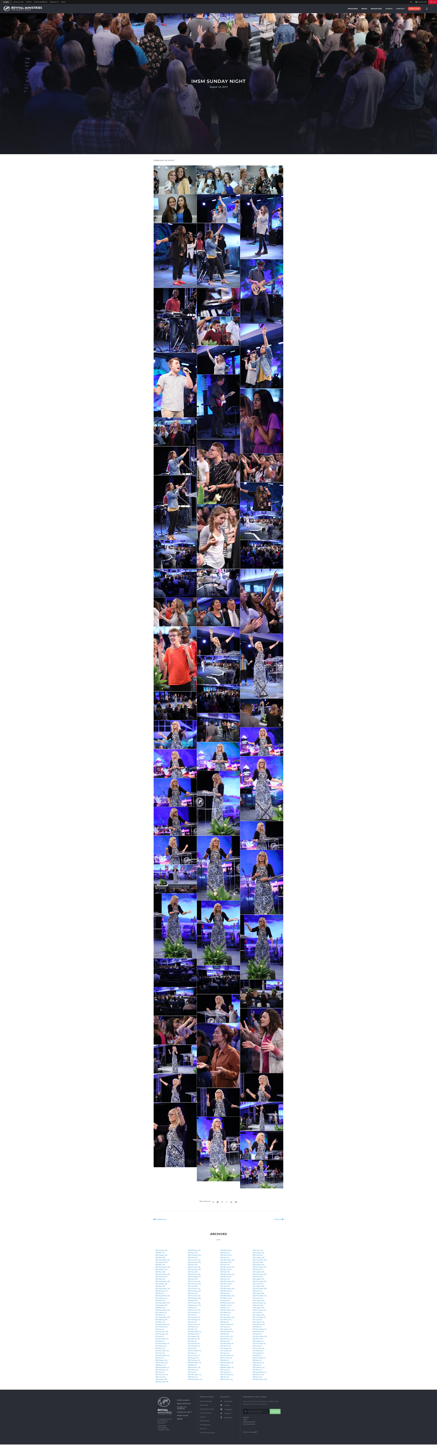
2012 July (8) (192, 1348)
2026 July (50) (225, 1253)
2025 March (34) (225, 1255)
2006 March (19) (258, 1374)
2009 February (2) (194, 1360)
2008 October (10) (194, 1367)
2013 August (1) (258, 1341)
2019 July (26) (225, 1300)
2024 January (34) (161, 1262)
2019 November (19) (227, 1303)
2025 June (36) (192, 1257)
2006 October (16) (226, 1379)
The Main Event (160, 1219)
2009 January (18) (161, 1360)
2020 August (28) (258, 1293)
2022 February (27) (194, 1276)
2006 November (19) (260, 1379)
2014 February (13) (161, 1334)
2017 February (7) (194, 1312)
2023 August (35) (258, 1272)
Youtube (227, 1413)
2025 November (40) (227, 1260)
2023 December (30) (260, 1274)
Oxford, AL (278, 1219)
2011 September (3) (162, 1355)
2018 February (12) (194, 1305)
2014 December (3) (161, 1339)
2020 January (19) (161, 1291)
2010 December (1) (259, 1358)
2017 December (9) (259, 1317)
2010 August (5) (193, 1358)
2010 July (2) (159, 1358)
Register (246, 1417)
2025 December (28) (260, 1260)
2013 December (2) (259, 1343)
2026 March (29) (225, 1250)
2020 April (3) (257, 1291)
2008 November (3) (227, 1367)
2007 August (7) (225, 1372)
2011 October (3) (193, 1355)
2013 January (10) (194, 1339)
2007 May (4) (257, 1370)
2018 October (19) (194, 1310)
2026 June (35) (192, 1253)
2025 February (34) (194, 1255)
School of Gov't (184, 1412)
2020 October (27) (194, 1296)
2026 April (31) (258, 1250)
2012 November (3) (162, 1350)
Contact (203, 1417)
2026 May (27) (160, 1253)
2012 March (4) (225, 1346)
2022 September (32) (162, 1281)
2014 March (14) (193, 1334)
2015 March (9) (193, 1327)
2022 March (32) (225, 1276)
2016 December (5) (226, 1324)
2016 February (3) (194, 1319)
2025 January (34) (161, 1255)
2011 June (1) (224, 1353)
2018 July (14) (225, 1307)
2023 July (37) (225, 1272)
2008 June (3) (224, 1365)
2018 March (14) (225, 1305)
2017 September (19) (162, 1317)
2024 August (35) (258, 1264)
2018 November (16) (227, 1310)
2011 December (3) (226, 1355)
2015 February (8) (161, 1327)
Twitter (227, 1405)
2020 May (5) (159, 1293)
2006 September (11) (195, 1379)
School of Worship (182, 1408)
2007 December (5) (226, 1374)
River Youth (182, 1415)
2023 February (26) (194, 1269)
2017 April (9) (257, 1312)
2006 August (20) (161, 1379)
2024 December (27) (260, 1267)
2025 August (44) (258, 1257)
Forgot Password (249, 1422)
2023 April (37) (258, 1269)
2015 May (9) (257, 1327)
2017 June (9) (192, 1315)
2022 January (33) (161, 1276)
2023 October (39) (194, 1274)
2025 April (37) (258, 1255)
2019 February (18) (194, 1298)
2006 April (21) (160, 1377)
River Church (183, 1400)
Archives (203, 1428)
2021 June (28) (192, 1286)
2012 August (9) (225, 1348)
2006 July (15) (257, 1377)
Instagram (228, 1409)
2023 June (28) (192, 1272)
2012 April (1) (257, 1346)
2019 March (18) (225, 1298)
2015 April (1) (225, 1327)
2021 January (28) (161, 1284)
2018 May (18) (160, 1307)
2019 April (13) (258, 1298)
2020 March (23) (225, 1291)
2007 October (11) (161, 1374)
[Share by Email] (236, 1202)
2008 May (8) (192, 1365)
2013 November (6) (227, 1343)
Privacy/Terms (162, 1426)
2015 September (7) (259, 1329)
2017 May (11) (160, 1315)
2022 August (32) (258, 1279)
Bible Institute (184, 1403)
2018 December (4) (259, 1310)
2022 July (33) (225, 1279)
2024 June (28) (192, 1264)
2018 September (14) (162, 1310)
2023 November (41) (227, 1274)
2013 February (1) (226, 1339)
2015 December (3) (226, 1331)
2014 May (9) (224, 1334)
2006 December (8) (161, 1382)
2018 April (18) (258, 1305)
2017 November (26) (227, 1317)
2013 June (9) (192, 1341)
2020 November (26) (227, 1296)
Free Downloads (249, 1424)
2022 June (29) (192, 1279)
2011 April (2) (160, 1353)
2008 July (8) (257, 1365)
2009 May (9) (224, 1360)
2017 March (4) (225, 1312)
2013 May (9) (159, 1341)
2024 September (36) (162, 1267)
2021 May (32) (160, 1286)
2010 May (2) (257, 1355)
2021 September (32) (162, 1288)
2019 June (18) (192, 1300)
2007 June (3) (159, 1372)
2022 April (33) (258, 1276)
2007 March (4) (193, 1370)
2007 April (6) (225, 1370)
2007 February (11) (161, 1370)
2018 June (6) (192, 1307)
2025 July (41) (225, 1257)
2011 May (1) (192, 1353)
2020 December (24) (260, 1296)
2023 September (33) (162, 1274)
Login (245, 1419)
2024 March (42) (225, 1262)
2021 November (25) (227, 1288)
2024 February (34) (194, 1262)
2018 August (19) (258, 1307)
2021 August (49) (258, 1286)
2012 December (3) (194, 1350)
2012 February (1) (194, 1346)
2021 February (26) (194, 1284)
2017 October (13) (194, 1317)
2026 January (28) (161, 1250)
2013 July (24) (225, 1341)
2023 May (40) (160, 1272)
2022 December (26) (260, 1281)
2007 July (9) (192, 1372)
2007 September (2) (259, 1372)
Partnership (204, 1421)
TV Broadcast (205, 1425)
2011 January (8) (225, 1350)
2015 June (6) (159, 1329)
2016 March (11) (225, 1319)
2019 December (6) (259, 1303)
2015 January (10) (259, 1324)
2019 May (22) (160, 1300)
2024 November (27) (227, 1267)
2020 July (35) (225, 1293)
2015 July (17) (192, 1329)
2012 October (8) (258, 1348)
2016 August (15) (258, 1322)
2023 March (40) (225, 1269)
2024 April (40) (258, 1262)
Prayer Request (206, 1401)
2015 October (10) (161, 1331)
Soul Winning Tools (207, 1432)
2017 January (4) (160, 1312)
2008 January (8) (258, 1362)
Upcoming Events (207, 1409)
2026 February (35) (194, 1250)
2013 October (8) (193, 1343)
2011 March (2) (258, 1350)
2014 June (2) (257, 1334)
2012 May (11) (160, 1348)
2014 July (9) (159, 1336)
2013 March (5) (258, 1339)
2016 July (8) (224, 1322)
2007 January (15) (259, 1367)
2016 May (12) (160, 1322)
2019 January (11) (161, 1298)
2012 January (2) (160, 1346)
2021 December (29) (260, 1288)
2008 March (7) (160, 1365)
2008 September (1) (162, 1367)
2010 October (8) (226, 1358)
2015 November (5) (194, 1331)
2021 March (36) (225, 1284)
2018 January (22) (161, 1305)
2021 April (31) (258, 1284)
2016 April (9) (257, 1319)
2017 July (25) (225, 1315)
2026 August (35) (258, 1253)
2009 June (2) (257, 1360)
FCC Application (162, 1428)
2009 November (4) (194, 1362)
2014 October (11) (226, 1336)
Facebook (228, 1401)
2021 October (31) (194, 1288)
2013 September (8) (162, 1343)
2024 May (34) (160, 1264)
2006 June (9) (224, 1377)
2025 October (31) (194, 1260)
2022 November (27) (227, 1281)
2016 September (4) (162, 1324)
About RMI (204, 1405)
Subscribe (275, 1411)
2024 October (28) (194, 1267)
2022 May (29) (160, 1279)
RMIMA (180, 1419)
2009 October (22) (161, 1362)
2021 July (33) (225, 1286)
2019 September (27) (162, 1303)
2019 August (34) (258, 1300)
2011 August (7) (258, 1353)
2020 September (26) (162, 1296)
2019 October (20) (194, 1303)
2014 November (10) (260, 1336)
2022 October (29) (194, 1281)
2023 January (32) (161, 1269)
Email (167, 1430)
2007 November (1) (194, 1374)
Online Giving (205, 1413)
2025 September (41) (162, 1260)
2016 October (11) (194, 1324)
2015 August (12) (226, 1329)
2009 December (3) (226, 1362)
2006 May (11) (192, 1377)
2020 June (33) (192, 1293)
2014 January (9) (258, 1331)
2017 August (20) (258, 1315)
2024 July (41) (225, 1264)
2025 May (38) (160, 1257)
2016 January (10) (161, 1319)
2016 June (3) (192, 1322)
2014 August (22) (193, 1336)
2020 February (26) (194, 1291)
